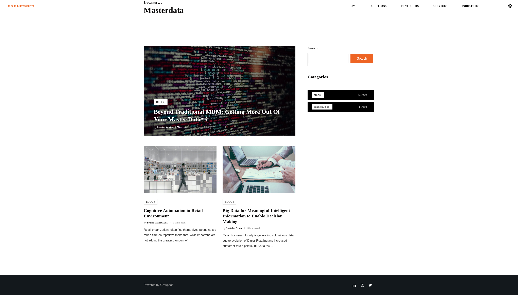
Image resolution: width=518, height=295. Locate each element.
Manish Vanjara (165, 127)
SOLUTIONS (378, 5)
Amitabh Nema (234, 228)
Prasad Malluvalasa (157, 222)
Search (312, 48)
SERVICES (440, 5)
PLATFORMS (410, 5)
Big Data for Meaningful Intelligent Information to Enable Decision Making (256, 216)
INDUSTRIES (471, 5)
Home (353, 5)
